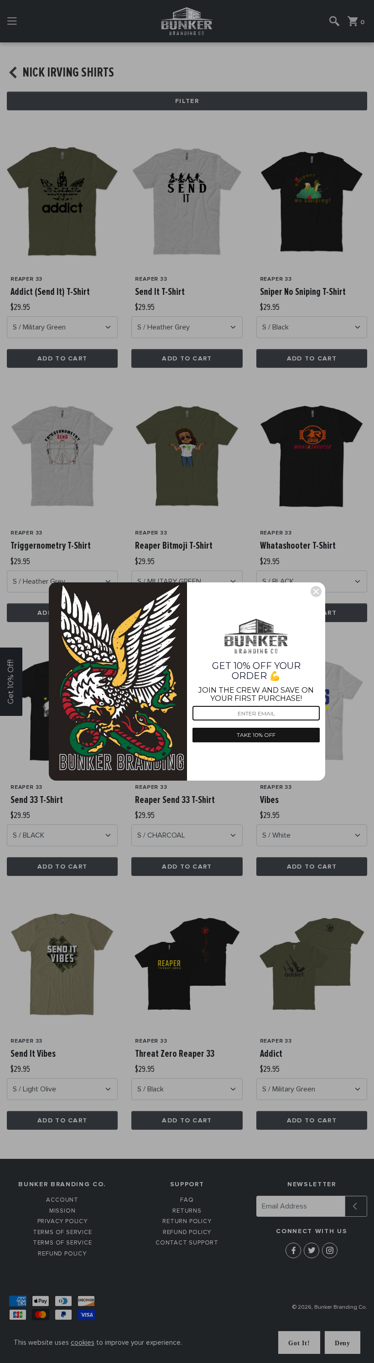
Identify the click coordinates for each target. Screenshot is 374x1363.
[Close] (316, 591)
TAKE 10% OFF (256, 734)
